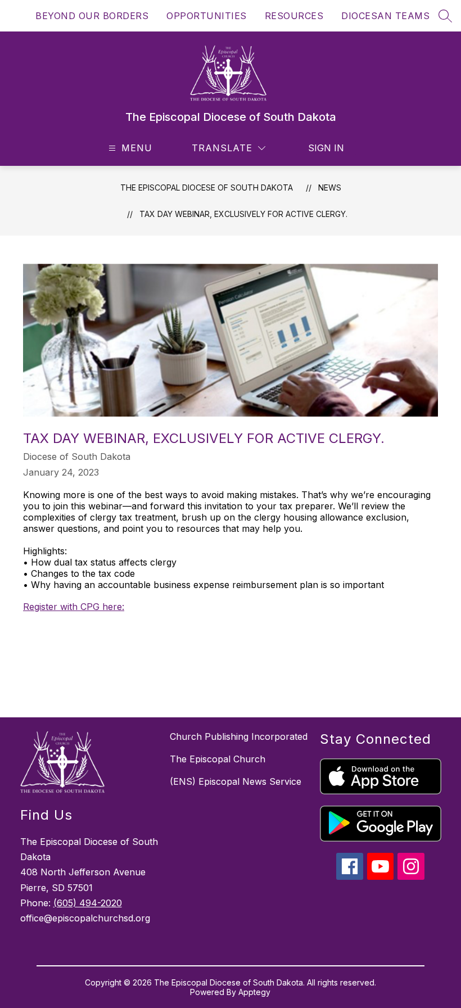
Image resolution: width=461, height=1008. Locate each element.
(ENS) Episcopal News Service (235, 781)
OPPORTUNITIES (206, 15)
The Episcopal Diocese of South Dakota (206, 187)
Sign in (326, 147)
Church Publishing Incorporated (239, 736)
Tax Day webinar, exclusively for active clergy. (243, 214)
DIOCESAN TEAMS (385, 15)
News (329, 187)
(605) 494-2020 (87, 902)
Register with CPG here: (73, 606)
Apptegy (254, 992)
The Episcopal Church (217, 759)
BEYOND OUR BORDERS (91, 15)
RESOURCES (294, 15)
